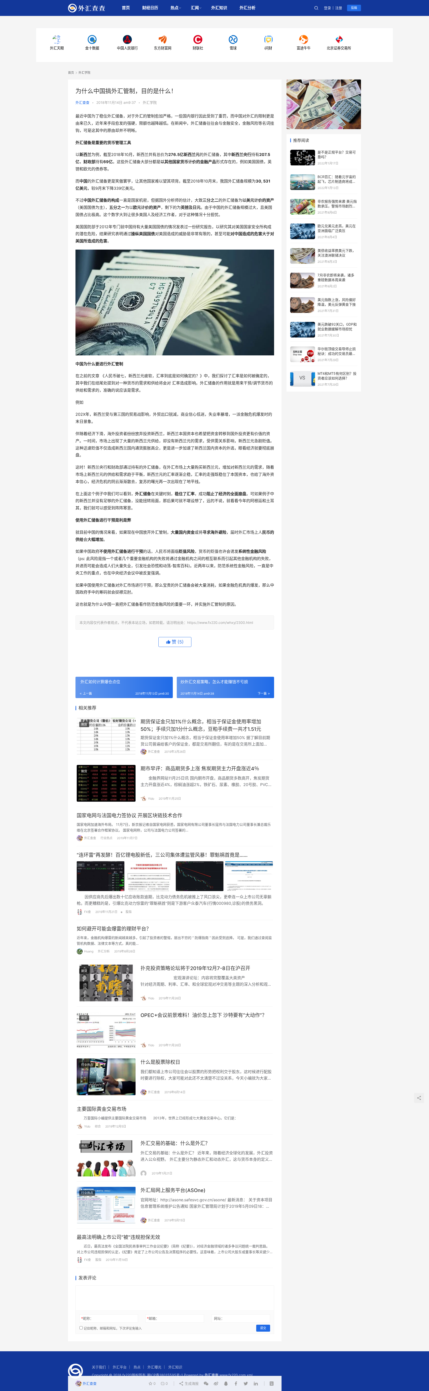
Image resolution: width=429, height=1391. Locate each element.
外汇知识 (219, 8)
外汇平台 (120, 1367)
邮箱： (153, 1318)
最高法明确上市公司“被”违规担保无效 (118, 1237)
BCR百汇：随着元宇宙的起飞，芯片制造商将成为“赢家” (337, 181)
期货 (84, 724)
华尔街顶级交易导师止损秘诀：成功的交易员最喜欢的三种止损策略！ (337, 354)
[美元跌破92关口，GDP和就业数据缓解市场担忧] (302, 324)
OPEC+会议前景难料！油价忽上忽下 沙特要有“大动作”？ (204, 1015)
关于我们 (99, 1367)
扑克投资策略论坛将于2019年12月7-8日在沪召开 (195, 968)
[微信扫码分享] (206, 1384)
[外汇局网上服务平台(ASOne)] (106, 1205)
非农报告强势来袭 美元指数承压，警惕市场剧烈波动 (337, 206)
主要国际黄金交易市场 (101, 1109)
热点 (175, 8)
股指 (129, 912)
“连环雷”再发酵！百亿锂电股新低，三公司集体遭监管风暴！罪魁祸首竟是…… (162, 855)
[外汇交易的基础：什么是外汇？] (106, 1158)
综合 (98, 1126)
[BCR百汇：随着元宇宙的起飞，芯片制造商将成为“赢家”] (302, 177)
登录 (327, 8)
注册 (338, 8)
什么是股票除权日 (160, 1062)
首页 (126, 8)
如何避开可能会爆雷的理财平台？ (114, 929)
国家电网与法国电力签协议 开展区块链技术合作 (129, 816)
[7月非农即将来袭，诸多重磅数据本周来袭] (302, 275)
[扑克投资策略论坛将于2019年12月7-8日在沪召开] (106, 983)
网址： (219, 1318)
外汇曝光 (154, 1367)
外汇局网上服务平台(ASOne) (173, 1190)
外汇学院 (150, 102)
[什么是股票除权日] (106, 1076)
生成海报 (191, 1383)
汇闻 (195, 8)
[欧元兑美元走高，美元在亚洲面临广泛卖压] (302, 226)
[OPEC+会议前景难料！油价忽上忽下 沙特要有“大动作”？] (106, 1030)
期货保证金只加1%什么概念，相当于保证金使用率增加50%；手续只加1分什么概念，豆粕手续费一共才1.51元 (201, 725)
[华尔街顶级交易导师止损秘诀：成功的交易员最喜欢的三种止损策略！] (302, 349)
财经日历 (150, 8)
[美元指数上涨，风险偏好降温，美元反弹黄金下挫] (302, 300)
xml (249, 1375)
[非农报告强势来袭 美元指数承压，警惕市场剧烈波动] (302, 201)
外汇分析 (247, 8)
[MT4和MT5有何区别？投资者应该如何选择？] (302, 373)
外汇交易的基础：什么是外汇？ (175, 1143)
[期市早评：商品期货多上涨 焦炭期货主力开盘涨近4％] (106, 783)
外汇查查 (82, 102)
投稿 (354, 8)
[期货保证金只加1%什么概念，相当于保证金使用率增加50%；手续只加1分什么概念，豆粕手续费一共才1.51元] (106, 736)
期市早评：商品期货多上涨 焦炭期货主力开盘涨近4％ (200, 769)
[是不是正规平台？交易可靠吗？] (302, 152)
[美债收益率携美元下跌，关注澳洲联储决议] (302, 250)
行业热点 (106, 838)
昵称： (87, 1318)
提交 (263, 1328)
